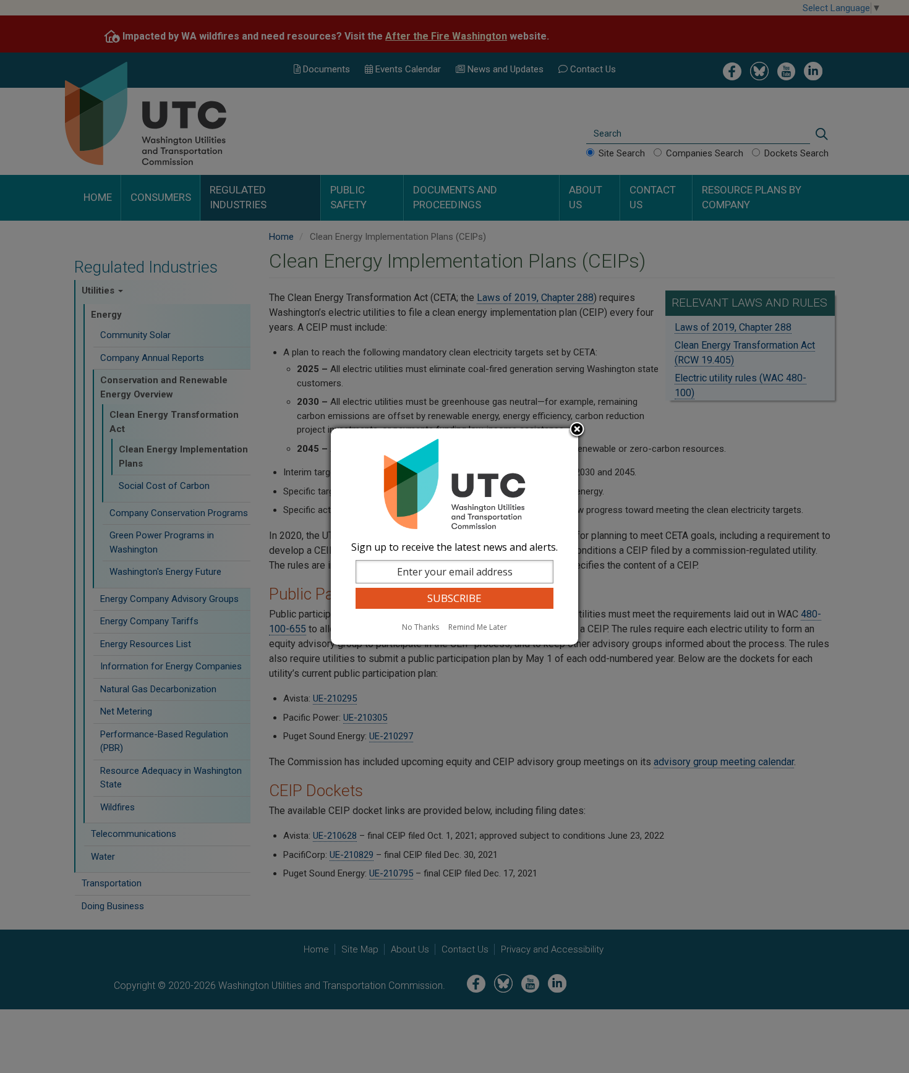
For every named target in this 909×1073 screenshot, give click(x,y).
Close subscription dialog (577, 430)
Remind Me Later (477, 627)
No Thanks (420, 627)
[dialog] (454, 536)
